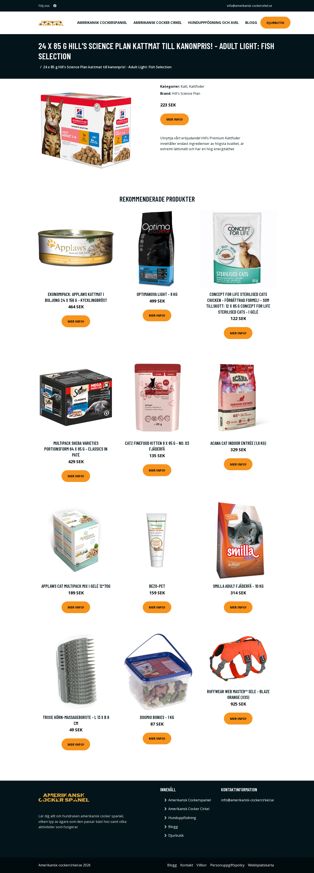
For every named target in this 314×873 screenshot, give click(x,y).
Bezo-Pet (157, 586)
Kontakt (186, 865)
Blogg (251, 22)
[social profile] (55, 6)
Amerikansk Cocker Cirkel (158, 22)
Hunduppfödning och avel (213, 22)
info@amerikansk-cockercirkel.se (249, 6)
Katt (184, 86)
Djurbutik (275, 22)
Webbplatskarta (261, 865)
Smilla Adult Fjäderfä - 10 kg (238, 586)
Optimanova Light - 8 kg (157, 294)
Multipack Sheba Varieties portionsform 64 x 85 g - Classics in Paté (75, 448)
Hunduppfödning (182, 817)
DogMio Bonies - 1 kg (157, 717)
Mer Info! (174, 119)
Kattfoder (196, 86)
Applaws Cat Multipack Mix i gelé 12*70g (75, 586)
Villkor (202, 865)
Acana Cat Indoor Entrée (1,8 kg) (238, 443)
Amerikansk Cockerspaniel (102, 22)
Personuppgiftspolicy (227, 865)
